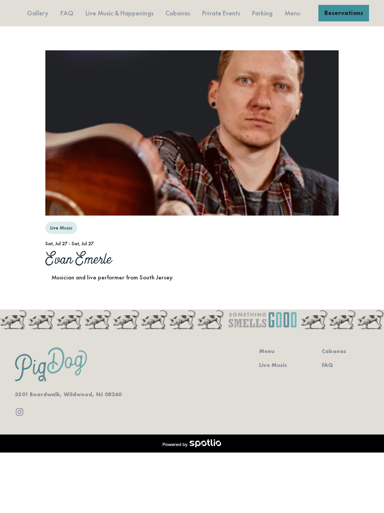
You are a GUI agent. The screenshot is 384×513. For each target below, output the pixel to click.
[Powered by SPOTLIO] (192, 443)
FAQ (327, 365)
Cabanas (334, 351)
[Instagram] (19, 411)
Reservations (343, 13)
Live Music (273, 365)
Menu (266, 351)
